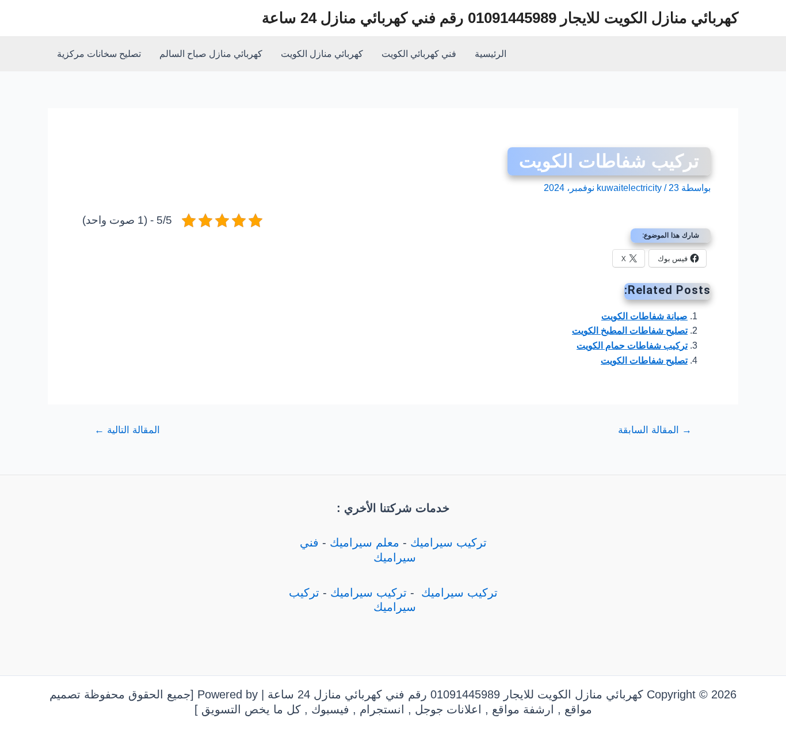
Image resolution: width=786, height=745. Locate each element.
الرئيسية (490, 54)
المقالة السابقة (655, 430)
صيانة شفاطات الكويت (644, 316)
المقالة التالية (127, 430)
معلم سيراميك (364, 542)
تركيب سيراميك (448, 542)
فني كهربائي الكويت (418, 54)
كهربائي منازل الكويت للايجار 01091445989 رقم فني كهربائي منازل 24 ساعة (500, 17)
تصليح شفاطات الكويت (644, 360)
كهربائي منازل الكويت (322, 54)
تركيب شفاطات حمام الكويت (632, 345)
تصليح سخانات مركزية (99, 54)
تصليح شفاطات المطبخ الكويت (630, 330)
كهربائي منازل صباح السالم (210, 54)
